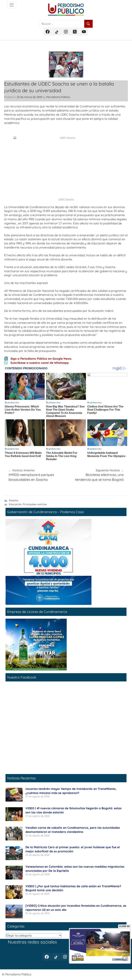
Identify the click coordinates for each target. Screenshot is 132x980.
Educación (15, 504)
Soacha (13, 500)
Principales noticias (35, 504)
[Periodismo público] (11, 4)
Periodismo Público (58, 97)
